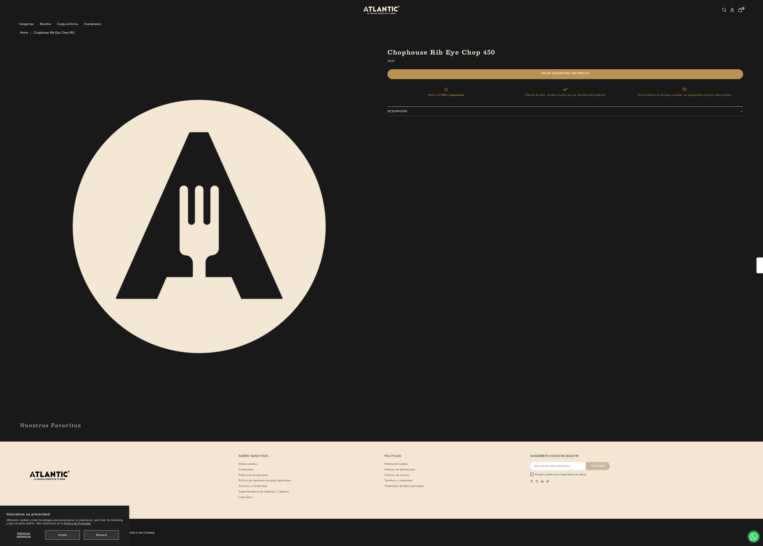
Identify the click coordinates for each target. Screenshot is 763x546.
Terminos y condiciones (398, 480)
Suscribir (598, 465)
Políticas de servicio (396, 475)
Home (24, 32)
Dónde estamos (248, 463)
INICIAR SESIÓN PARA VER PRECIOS (565, 73)
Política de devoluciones (253, 475)
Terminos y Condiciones (253, 486)
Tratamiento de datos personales (404, 486)
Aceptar (62, 534)
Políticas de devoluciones (399, 469)
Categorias (26, 24)
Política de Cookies (396, 463)
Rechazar (101, 534)
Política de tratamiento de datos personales (265, 480)
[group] (199, 226)
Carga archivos (67, 24)
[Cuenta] (732, 10)
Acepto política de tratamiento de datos (560, 474)
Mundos (45, 24)
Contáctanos (92, 24)
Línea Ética (245, 497)
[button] (740, 10)
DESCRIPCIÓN (397, 111)
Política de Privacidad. (77, 523)
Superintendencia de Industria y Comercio (264, 491)
